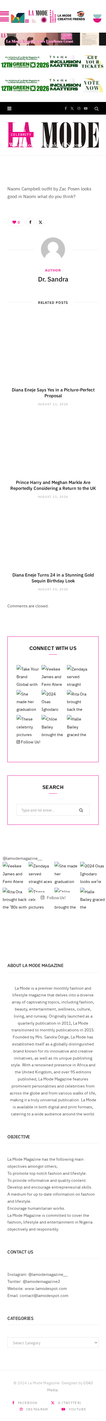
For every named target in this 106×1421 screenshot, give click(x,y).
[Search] (97, 108)
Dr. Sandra (26, 163)
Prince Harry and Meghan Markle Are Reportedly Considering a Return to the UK (53, 485)
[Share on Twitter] (93, 162)
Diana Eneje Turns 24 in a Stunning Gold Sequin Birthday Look (53, 578)
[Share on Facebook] (93, 155)
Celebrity (21, 134)
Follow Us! (30, 742)
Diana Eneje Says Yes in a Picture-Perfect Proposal (53, 392)
